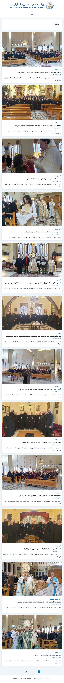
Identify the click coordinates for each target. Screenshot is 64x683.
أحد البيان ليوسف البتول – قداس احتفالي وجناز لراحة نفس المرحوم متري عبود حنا (40, 389)
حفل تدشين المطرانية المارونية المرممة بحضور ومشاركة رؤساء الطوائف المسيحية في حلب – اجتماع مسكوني (33, 336)
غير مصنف (52, 599)
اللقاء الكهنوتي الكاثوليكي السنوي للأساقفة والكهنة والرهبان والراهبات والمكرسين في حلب (38, 125)
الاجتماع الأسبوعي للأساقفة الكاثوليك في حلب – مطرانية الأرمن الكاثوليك (42, 549)
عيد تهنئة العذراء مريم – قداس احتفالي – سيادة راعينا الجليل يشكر (44, 178)
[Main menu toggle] (32, 14)
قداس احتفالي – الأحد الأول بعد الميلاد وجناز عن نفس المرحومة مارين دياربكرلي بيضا (39, 72)
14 (29, 672)
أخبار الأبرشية (58, 69)
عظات (59, 333)
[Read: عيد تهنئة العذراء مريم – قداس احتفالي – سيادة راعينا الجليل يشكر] (32, 155)
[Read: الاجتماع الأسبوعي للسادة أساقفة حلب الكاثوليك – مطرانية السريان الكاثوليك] (32, 419)
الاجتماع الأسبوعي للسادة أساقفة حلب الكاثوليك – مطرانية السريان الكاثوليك (41, 442)
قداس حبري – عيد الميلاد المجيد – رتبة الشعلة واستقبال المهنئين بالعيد (42, 232)
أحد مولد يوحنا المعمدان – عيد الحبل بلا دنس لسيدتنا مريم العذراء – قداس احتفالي (40, 495)
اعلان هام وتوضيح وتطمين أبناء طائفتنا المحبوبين (48, 655)
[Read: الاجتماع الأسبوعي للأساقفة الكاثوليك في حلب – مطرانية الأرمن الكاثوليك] (32, 525)
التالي (26, 672)
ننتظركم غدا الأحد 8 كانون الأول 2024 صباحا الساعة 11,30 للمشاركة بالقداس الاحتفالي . (39, 602)
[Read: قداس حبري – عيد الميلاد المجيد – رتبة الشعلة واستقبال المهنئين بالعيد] (32, 209)
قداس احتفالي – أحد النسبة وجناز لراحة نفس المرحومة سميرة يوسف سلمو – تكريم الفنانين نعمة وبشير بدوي (33, 283)
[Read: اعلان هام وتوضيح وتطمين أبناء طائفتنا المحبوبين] (32, 632)
